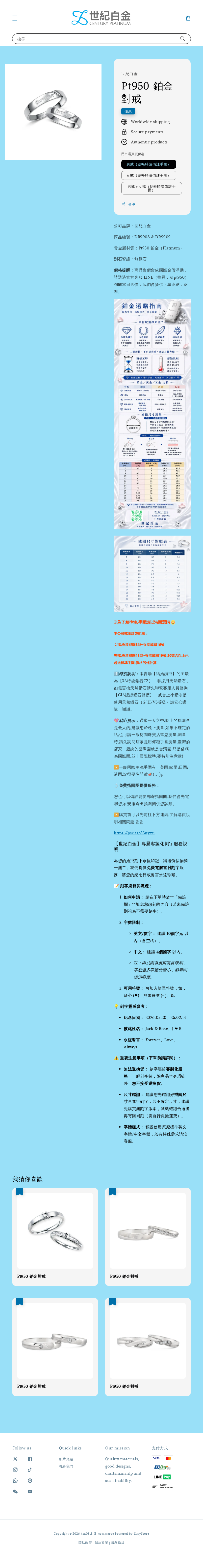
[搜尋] (183, 38)
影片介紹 (66, 1459)
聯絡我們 (66, 1466)
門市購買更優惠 (133, 154)
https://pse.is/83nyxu (134, 833)
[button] (14, 18)
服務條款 (118, 1542)
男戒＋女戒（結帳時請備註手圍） (151, 188)
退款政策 (101, 1542)
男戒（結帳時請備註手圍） (149, 164)
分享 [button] (131, 204)
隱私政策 (85, 1542)
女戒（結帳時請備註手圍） (149, 175)
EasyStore (141, 1533)
